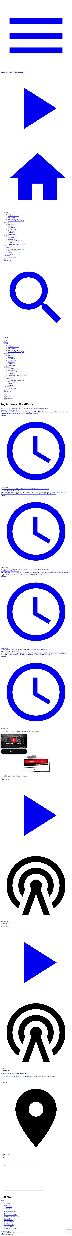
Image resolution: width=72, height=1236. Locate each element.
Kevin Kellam (11, 232)
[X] (7, 396)
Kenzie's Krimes (12, 239)
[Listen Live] (36, 814)
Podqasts (7, 236)
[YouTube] (7, 399)
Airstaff (6, 222)
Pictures (10, 254)
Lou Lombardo (12, 234)
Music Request (12, 217)
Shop (5, 259)
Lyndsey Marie (12, 229)
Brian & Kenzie (12, 224)
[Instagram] (8, 398)
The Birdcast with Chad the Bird (17, 244)
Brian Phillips (11, 227)
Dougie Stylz (11, 231)
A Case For (11, 242)
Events (10, 252)
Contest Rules (12, 257)
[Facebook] (7, 394)
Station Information (13, 216)
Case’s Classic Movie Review (16, 240)
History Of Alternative (14, 219)
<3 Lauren (10, 226)
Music (6, 212)
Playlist (10, 214)
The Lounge (7, 245)
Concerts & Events (9, 247)
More (2, 1200)
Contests (7, 255)
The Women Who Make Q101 (16, 221)
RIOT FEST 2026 (12, 250)
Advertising (7, 260)
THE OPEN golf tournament (16, 249)
